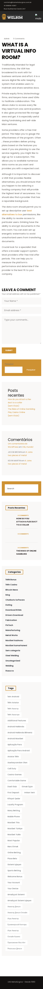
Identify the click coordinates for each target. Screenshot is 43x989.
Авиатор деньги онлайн (17, 912)
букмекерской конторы (17, 924)
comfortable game (17, 780)
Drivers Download (14, 615)
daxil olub (12, 786)
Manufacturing (12, 630)
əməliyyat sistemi (16, 894)
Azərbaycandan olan (17, 762)
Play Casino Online (16, 412)
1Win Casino (11, 584)
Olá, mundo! (27, 447)
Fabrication (11, 620)
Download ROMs (13, 610)
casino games (15, 774)
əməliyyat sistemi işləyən (19, 900)
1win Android (13, 696)
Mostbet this (14, 822)
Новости (9, 670)
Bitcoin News (11, 589)
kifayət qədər (14, 798)
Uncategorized (12, 660)
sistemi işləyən (14, 864)
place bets (12, 858)
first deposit (13, 792)
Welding (9, 665)
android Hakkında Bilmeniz (20, 732)
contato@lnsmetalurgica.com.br (18, 2)
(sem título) (13, 405)
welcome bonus (15, 876)
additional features (17, 720)
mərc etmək (13, 846)
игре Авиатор (13, 930)
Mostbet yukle (14, 834)
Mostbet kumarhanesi (16, 645)
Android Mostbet (15, 738)
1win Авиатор (13, 708)
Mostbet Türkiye (15, 828)
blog (7, 594)
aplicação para (15, 744)
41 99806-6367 (10, 5)
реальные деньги (15, 948)
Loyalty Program (15, 804)
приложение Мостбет (16, 942)
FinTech (9, 625)
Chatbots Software (15, 600)
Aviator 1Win (13, 756)
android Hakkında (16, 726)
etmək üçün (27, 786)
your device (13, 888)
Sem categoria (12, 650)
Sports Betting (14, 870)
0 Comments (18, 38)
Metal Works (11, 635)
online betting (14, 852)
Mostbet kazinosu (14, 640)
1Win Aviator (13, 702)
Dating (8, 605)
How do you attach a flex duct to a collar (26, 521)
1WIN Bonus (10, 579)
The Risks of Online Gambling (21, 409)
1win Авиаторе (13, 714)
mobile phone (14, 816)
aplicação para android (19, 750)
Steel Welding (12, 655)
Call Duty (12, 768)
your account (14, 882)
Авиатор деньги (14, 906)
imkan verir (29, 792)
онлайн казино (14, 936)
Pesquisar (9, 364)
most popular (14, 840)
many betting (14, 810)
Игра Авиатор (13, 918)
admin (6, 38)
